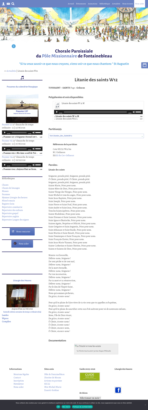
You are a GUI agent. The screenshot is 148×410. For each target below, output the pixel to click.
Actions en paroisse (53, 380)
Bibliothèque (104, 3)
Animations (92, 3)
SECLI (47, 383)
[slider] (38, 132)
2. (65, 119)
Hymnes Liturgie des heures (14, 197)
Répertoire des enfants (12, 210)
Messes (5, 191)
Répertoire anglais (10, 216)
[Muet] (34, 132)
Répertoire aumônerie (12, 207)
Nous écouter (127, 3)
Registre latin (8, 203)
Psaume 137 (7, 124)
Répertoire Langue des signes (15, 219)
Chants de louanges (11, 187)
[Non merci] (145, 405)
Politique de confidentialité (82, 407)
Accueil (71, 3)
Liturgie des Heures (22, 280)
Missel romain (8, 200)
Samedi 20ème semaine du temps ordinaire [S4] (22, 312)
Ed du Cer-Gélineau (65, 155)
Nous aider (139, 3)
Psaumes (6, 194)
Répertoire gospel (10, 213)
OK (58, 407)
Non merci (66, 407)
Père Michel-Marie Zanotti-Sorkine (52, 388)
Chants (5, 184)
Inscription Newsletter (19, 382)
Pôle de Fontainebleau (54, 374)
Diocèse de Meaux (52, 377)
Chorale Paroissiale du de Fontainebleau (74, 53)
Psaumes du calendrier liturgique (22, 87)
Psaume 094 (7, 156)
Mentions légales (21, 374)
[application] (22, 132)
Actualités (116, 3)
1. (20, 137)
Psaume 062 (7, 140)
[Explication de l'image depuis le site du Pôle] (14, 46)
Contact (17, 377)
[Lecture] (5, 132)
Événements (81, 3)
